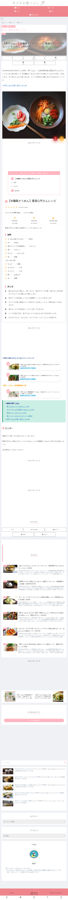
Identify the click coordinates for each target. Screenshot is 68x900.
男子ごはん (12, 26)
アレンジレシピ (21, 30)
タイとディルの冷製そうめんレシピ (19, 410)
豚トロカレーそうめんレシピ (17, 406)
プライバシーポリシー (56, 892)
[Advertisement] (34, 156)
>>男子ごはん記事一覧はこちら (13, 85)
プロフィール (34, 894)
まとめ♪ (17, 190)
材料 (14, 182)
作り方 (15, 186)
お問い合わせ (34, 892)
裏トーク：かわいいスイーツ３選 (19, 416)
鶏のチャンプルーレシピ (15, 413)
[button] (44, 63)
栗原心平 (13, 30)
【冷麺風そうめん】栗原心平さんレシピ (27, 178)
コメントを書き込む (34, 720)
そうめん (5, 30)
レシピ (5, 26)
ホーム (12, 892)
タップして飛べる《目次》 (33, 173)
